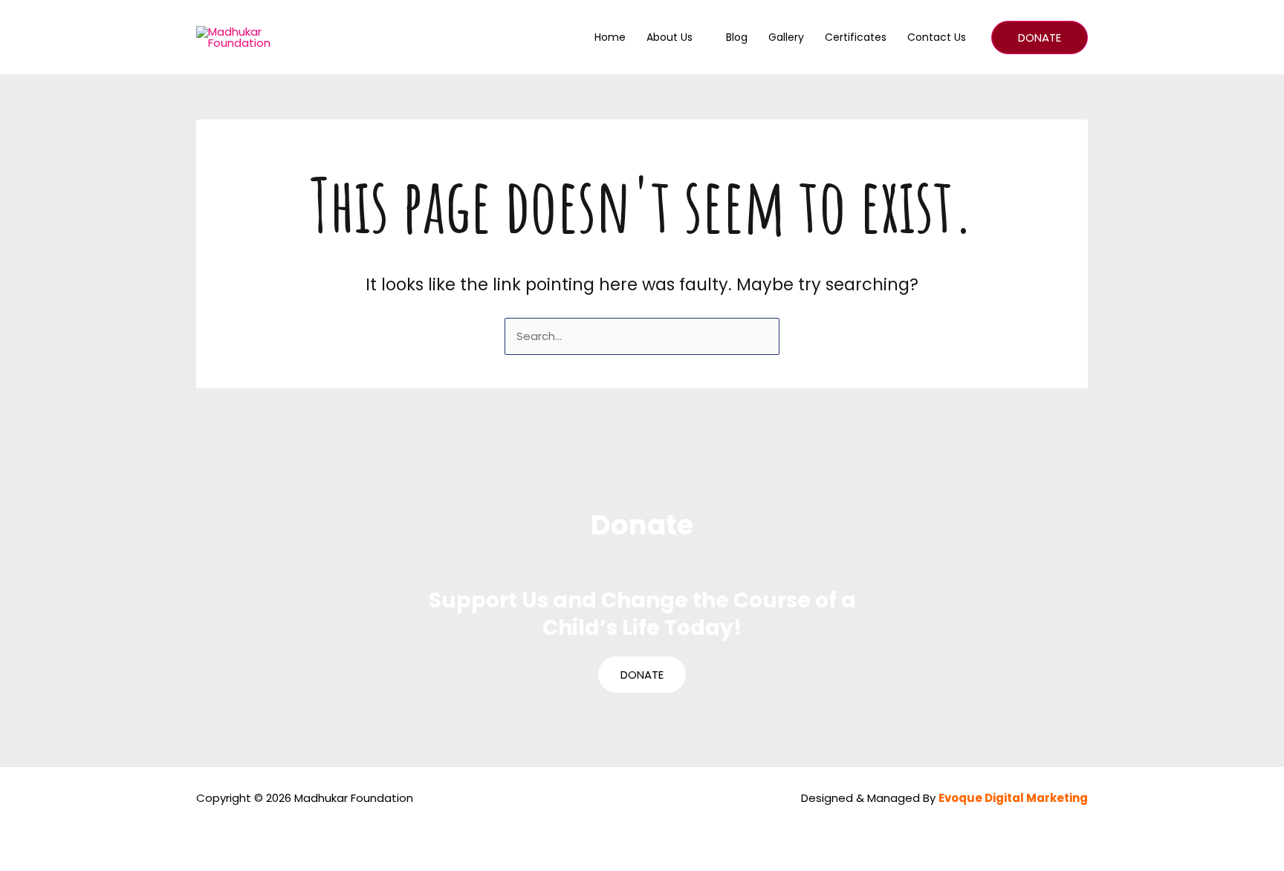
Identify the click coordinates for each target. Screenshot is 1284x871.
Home (610, 37)
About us (669, 37)
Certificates (855, 37)
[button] (1039, 37)
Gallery (786, 37)
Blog (737, 37)
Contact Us (936, 37)
